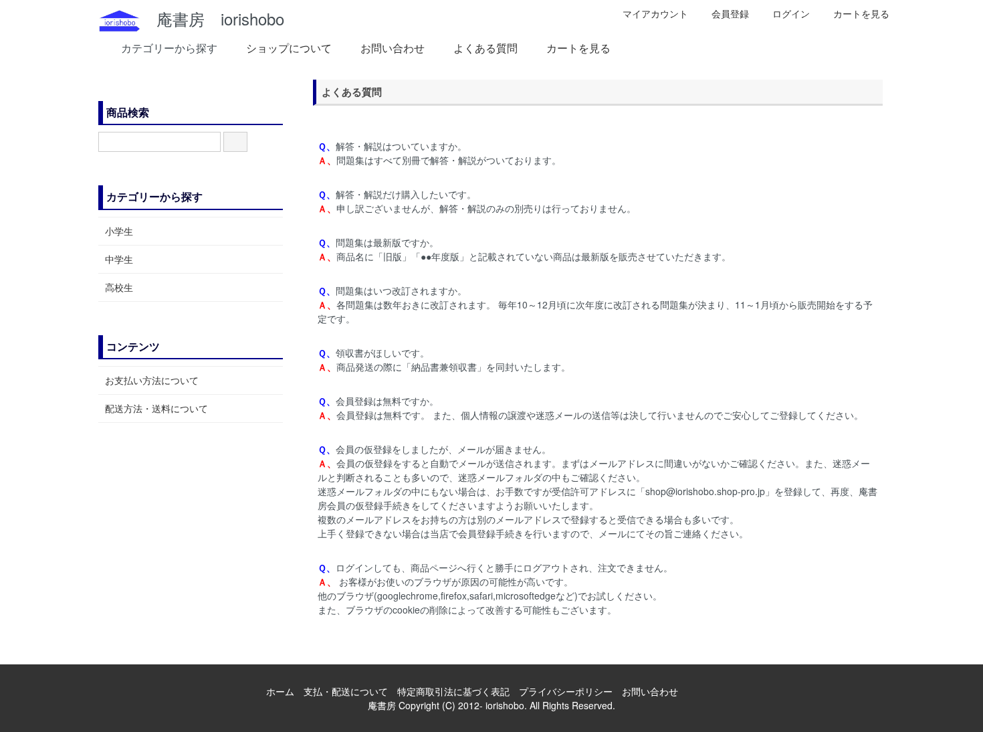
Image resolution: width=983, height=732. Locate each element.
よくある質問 (485, 48)
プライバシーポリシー (566, 691)
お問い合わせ (392, 48)
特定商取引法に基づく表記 (453, 691)
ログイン (791, 13)
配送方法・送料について (156, 408)
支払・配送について (346, 691)
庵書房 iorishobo (212, 18)
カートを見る (861, 13)
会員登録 (730, 13)
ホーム (280, 691)
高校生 (119, 287)
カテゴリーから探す (169, 48)
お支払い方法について (152, 380)
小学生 (119, 231)
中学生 (119, 259)
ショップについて (289, 48)
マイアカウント (655, 13)
